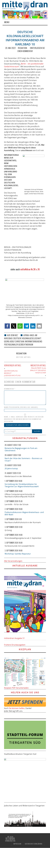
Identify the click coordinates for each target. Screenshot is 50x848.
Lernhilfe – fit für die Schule (16, 504)
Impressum (17, 844)
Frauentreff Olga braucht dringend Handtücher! (38, 370)
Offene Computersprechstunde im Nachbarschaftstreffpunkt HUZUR (20, 495)
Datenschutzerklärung (33, 844)
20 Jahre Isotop (11, 468)
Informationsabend (33, 341)
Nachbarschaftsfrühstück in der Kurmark (23, 522)
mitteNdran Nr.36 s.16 (30, 269)
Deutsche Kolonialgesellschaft (27, 338)
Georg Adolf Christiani (14, 341)
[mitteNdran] (26, 5)
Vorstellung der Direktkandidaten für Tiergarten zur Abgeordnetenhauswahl (22, 485)
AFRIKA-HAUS (28, 335)
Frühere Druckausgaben (14, 644)
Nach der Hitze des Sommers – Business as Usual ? (23, 459)
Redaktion (22, 47)
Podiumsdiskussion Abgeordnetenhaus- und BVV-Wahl (24, 513)
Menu (6, 22)
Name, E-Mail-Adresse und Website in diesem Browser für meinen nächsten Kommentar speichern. (23, 419)
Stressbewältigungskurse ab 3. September (23, 538)
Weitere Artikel (23, 357)
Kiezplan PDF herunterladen (16, 688)
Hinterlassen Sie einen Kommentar (31, 49)
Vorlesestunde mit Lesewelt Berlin (19, 546)
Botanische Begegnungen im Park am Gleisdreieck (21, 449)
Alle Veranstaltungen (13, 561)
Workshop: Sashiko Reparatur (18, 553)
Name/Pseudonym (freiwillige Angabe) (21, 407)
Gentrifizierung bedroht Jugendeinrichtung (12, 373)
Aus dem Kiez (12, 335)
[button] (7, 326)
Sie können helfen (17, 708)
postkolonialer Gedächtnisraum (18, 344)
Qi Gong (8, 530)
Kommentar (9, 389)
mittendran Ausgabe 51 (14, 638)
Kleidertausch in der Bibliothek (18, 476)
